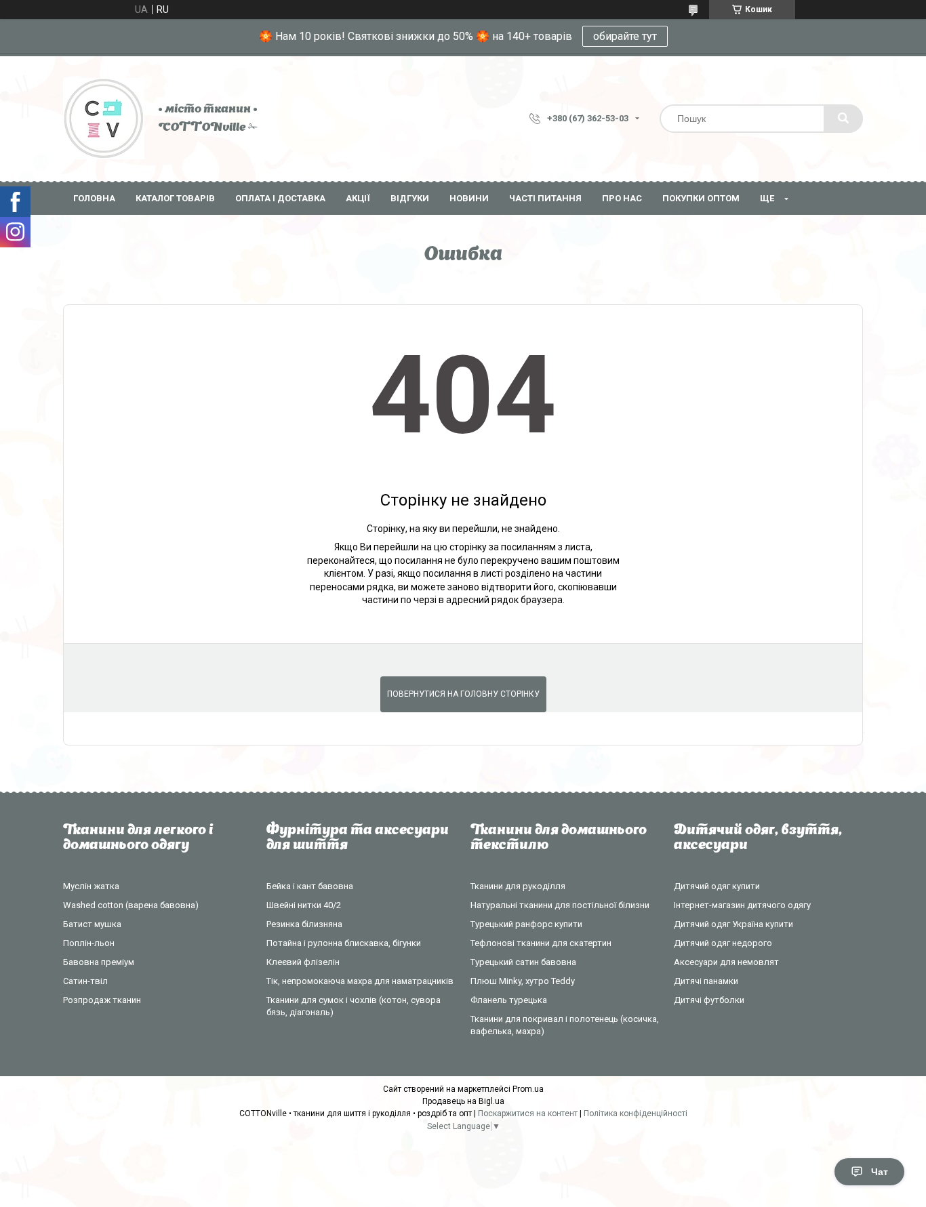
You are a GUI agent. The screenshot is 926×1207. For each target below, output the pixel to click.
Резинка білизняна (304, 924)
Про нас (622, 198)
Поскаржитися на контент (528, 1113)
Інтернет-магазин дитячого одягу (742, 905)
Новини (469, 198)
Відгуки (409, 198)
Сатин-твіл (85, 981)
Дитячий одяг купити (717, 886)
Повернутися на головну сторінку (463, 694)
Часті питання (545, 198)
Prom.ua (528, 1089)
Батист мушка (92, 924)
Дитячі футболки (709, 1000)
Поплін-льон (89, 943)
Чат (879, 1171)
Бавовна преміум (98, 962)
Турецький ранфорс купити (526, 924)
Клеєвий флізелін (303, 962)
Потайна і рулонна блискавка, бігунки (343, 943)
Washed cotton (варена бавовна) (131, 905)
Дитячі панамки (706, 981)
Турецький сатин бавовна (523, 962)
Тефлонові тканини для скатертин (540, 943)
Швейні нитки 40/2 (303, 905)
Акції (358, 198)
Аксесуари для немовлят (726, 962)
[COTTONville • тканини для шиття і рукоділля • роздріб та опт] (103, 118)
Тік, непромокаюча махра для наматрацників (360, 981)
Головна (94, 198)
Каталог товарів (175, 198)
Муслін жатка (91, 886)
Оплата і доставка (280, 198)
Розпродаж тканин (102, 1000)
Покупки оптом (701, 198)
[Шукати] (843, 118)
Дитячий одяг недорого (723, 943)
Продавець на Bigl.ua (463, 1101)
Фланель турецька (508, 1000)
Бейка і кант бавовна (309, 886)
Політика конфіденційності (635, 1113)
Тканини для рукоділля (517, 886)
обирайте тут (625, 36)
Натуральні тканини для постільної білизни (559, 905)
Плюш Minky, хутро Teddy (522, 981)
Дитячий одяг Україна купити (733, 924)
